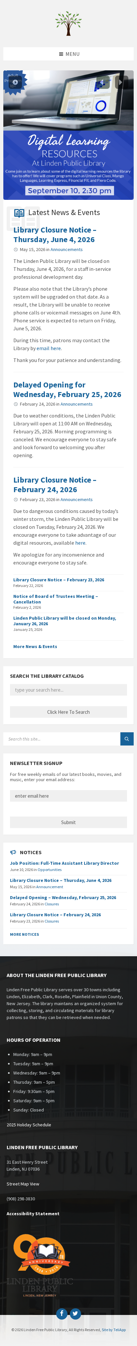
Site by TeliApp (114, 1329)
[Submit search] (127, 739)
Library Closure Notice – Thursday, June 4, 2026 (54, 234)
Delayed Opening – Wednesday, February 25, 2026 (63, 897)
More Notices (24, 934)
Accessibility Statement (33, 1214)
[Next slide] (121, 82)
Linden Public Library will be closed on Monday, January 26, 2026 (64, 621)
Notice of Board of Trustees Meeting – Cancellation (55, 599)
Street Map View (23, 1184)
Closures (52, 903)
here (80, 542)
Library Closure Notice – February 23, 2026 (58, 580)
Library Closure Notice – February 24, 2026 (54, 484)
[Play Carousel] (15, 82)
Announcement (49, 886)
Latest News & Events (64, 212)
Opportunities (50, 869)
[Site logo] (68, 34)
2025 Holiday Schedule (29, 1125)
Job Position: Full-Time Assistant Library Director (64, 863)
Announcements (67, 249)
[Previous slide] (103, 82)
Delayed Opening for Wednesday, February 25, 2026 (67, 389)
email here (49, 348)
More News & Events (35, 646)
